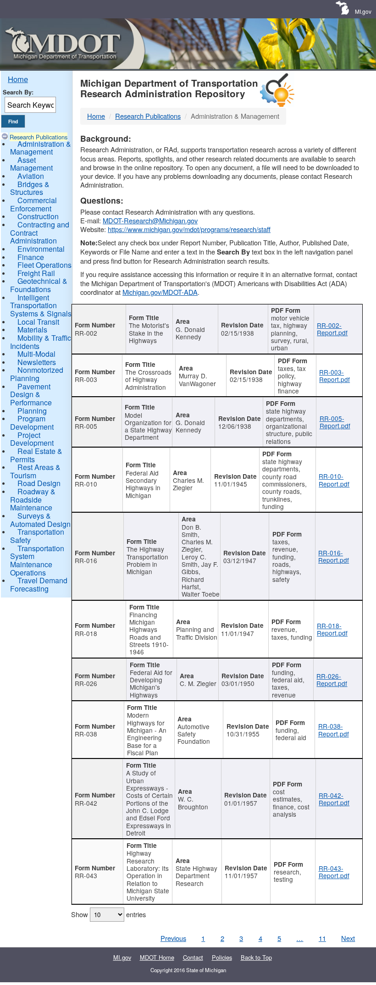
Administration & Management (40, 147)
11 (322, 938)
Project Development (32, 439)
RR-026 (86, 683)
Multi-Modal (36, 354)
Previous (173, 938)
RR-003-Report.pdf (334, 375)
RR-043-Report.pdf (334, 871)
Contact (193, 957)
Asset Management (31, 164)
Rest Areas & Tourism (35, 471)
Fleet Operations (44, 265)
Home (18, 78)
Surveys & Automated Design (40, 519)
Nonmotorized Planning (36, 374)
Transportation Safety (37, 535)
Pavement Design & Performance (31, 394)
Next (348, 938)
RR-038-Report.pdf (333, 729)
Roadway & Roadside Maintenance (32, 499)
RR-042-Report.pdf (334, 799)
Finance (30, 257)
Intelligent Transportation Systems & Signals (41, 305)
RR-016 (86, 560)
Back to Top (256, 957)
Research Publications (38, 137)
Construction (38, 216)
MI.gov (363, 11)
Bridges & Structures (30, 188)
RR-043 (86, 875)
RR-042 (86, 803)
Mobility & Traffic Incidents (40, 341)
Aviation (30, 176)
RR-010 (86, 483)
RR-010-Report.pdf (334, 479)
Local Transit (38, 321)
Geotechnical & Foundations (38, 285)
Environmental (41, 248)
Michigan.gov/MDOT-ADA (160, 292)
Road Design (39, 483)
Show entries (108, 914)
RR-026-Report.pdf (331, 679)
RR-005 (86, 426)
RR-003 (86, 379)
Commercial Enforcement (33, 204)
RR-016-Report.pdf (333, 556)
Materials (32, 329)
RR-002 (86, 333)
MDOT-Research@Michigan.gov (150, 220)
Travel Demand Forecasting (38, 584)
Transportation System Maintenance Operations (37, 560)
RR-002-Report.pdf (332, 329)
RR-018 (86, 633)
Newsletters (36, 362)
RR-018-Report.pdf (332, 629)
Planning (32, 410)
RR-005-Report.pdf (335, 422)
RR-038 (86, 733)
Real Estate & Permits (36, 455)
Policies (222, 957)
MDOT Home (157, 957)
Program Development (32, 422)
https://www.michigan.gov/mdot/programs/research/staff (189, 229)
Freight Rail (36, 273)
